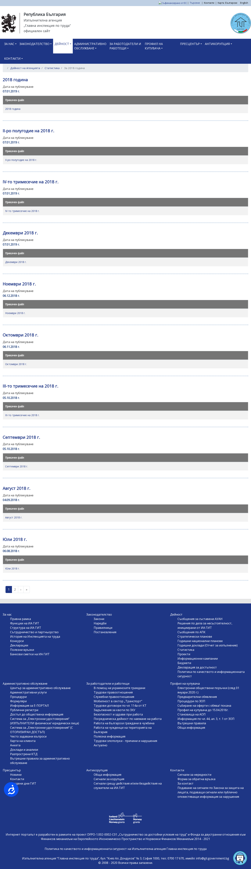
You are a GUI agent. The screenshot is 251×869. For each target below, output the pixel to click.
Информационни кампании (198, 659)
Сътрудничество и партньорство (34, 632)
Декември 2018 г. (15, 262)
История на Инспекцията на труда (35, 636)
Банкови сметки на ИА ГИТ (30, 654)
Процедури (18, 697)
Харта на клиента (22, 741)
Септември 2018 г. (16, 466)
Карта (221, 2)
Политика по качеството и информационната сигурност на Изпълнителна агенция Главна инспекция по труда (126, 849)
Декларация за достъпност (197, 667)
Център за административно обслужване (40, 688)
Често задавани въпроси (28, 736)
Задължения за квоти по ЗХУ (114, 710)
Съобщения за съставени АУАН (200, 619)
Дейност (62, 44)
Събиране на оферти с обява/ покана (204, 706)
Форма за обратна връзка (196, 779)
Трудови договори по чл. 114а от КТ (120, 706)
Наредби (100, 623)
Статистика (52, 68)
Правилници (103, 628)
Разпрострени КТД (23, 754)
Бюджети (184, 663)
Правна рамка (20, 619)
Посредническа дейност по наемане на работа (128, 719)
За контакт (185, 783)
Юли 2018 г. (12, 568)
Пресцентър (190, 44)
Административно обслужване (90, 46)
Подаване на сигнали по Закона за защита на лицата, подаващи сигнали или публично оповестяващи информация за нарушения (211, 792)
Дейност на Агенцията (25, 68)
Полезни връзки (22, 650)
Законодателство (34, 44)
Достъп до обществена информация (36, 714)
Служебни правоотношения (114, 697)
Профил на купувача (154, 46)
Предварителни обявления (197, 697)
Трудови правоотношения (113, 692)
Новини (15, 775)
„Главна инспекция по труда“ (47, 25)
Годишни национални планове (200, 641)
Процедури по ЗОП (191, 701)
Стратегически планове (195, 636)
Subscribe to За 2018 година (7, 597)
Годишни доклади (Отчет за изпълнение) (208, 645)
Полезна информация (109, 736)
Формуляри (18, 701)
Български (231, 2)
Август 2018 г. (13, 517)
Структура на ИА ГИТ (25, 628)
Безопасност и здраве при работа (118, 714)
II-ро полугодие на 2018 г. (21, 160)
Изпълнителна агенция (43, 20)
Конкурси (17, 641)
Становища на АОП (192, 714)
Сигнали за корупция (109, 779)
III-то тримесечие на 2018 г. (22, 415)
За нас (9, 44)
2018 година (12, 109)
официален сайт (37, 31)
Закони (99, 619)
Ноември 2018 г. (15, 313)
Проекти (184, 654)
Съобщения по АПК (191, 632)
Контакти (209, 2)
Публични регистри (24, 710)
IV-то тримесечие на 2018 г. (22, 211)
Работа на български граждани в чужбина (124, 723)
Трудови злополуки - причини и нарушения (125, 741)
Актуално (100, 745)
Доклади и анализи (24, 750)
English (244, 2)
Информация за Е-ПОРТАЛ (29, 706)
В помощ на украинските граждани (119, 688)
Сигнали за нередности (194, 775)
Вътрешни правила (192, 723)
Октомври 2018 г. (16, 364)
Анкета (15, 745)
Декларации (19, 645)
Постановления (105, 632)
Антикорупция (217, 44)
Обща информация (191, 728)
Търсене (195, 2)
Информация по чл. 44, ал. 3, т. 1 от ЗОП (206, 719)
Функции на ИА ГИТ (24, 623)
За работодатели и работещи (125, 46)
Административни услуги (28, 692)
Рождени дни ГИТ (23, 783)
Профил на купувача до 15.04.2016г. (203, 710)
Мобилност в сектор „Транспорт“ (118, 701)
